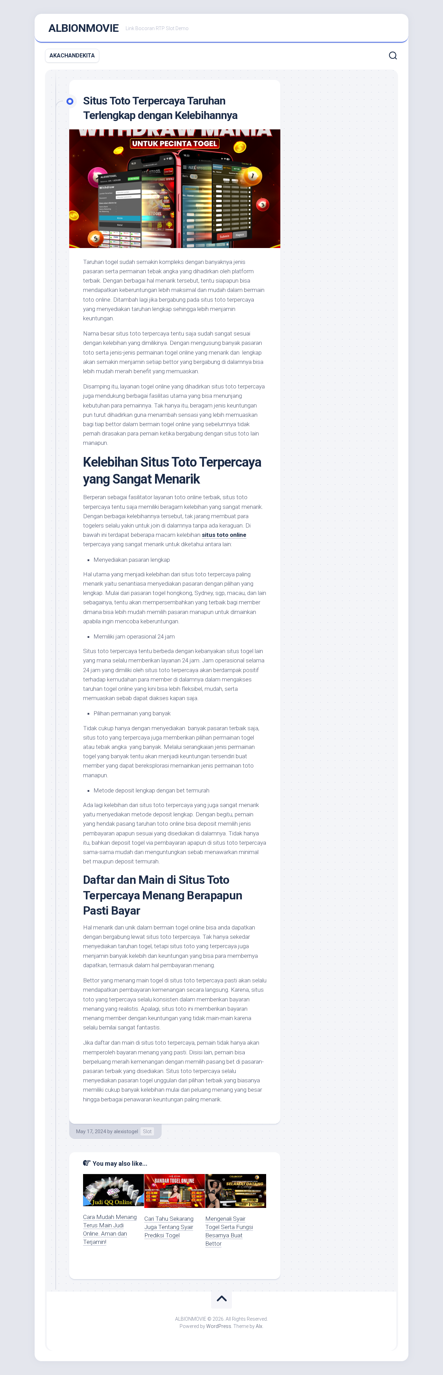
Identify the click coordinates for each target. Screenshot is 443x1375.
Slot (147, 1131)
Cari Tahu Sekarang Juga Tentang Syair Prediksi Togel (168, 1227)
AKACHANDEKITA (72, 55)
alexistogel (126, 1131)
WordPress (218, 1326)
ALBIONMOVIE (83, 28)
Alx (259, 1326)
